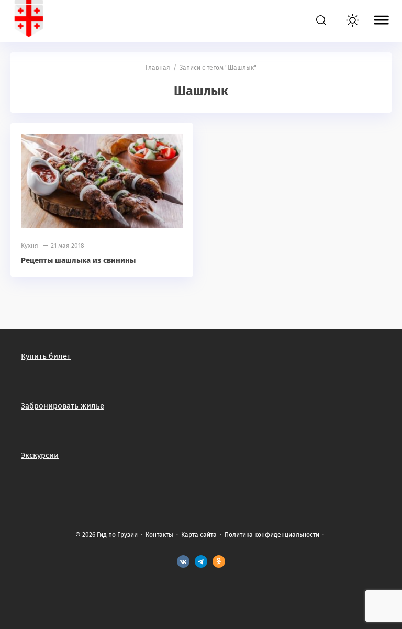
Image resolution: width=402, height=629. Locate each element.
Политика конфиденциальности (272, 534)
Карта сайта (199, 534)
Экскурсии (40, 455)
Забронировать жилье (62, 406)
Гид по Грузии (75, 21)
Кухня (29, 245)
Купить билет (46, 356)
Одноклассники (219, 561)
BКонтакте (183, 561)
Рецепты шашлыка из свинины (78, 260)
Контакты (159, 534)
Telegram (201, 561)
